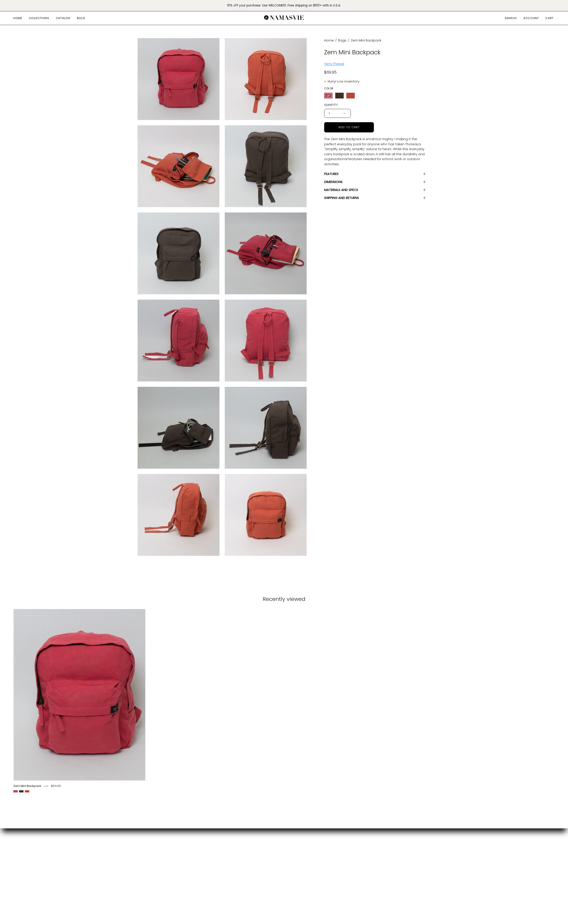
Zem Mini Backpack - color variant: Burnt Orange (27, 791)
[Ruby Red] (328, 96)
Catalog (145, 856)
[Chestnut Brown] (339, 96)
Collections (147, 849)
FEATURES (331, 174)
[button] (39, 18)
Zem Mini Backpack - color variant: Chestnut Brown (21, 791)
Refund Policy (209, 871)
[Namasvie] (284, 18)
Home (329, 40)
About (203, 856)
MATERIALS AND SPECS (341, 190)
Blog (141, 863)
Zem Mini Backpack (27, 786)
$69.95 (56, 786)
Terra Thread (334, 64)
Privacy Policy (209, 878)
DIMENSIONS (333, 182)
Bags (342, 40)
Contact (205, 849)
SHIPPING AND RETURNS (341, 198)
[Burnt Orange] (350, 96)
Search (204, 841)
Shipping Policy (211, 863)
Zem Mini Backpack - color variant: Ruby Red (15, 791)
